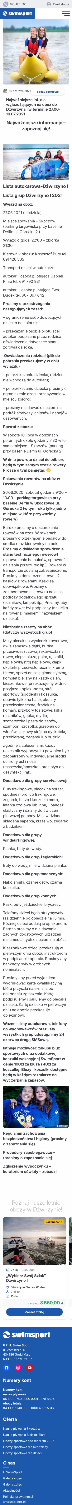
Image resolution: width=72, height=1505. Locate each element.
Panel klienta (61, 4)
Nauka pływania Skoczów (21, 1428)
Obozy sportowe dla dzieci (22, 1453)
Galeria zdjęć (12, 1484)
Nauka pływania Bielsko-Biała (24, 1435)
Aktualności (11, 1490)
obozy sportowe (48, 91)
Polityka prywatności (18, 1497)
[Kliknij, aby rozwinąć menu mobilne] (66, 14)
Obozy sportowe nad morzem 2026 (28, 1441)
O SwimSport (12, 1472)
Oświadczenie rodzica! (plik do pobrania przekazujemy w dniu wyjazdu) (31, 361)
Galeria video (12, 1478)
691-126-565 (18, 4)
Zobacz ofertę (34, 1312)
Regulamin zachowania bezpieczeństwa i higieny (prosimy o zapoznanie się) (35, 1138)
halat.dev (21, 1501)
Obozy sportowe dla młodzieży (25, 1447)
